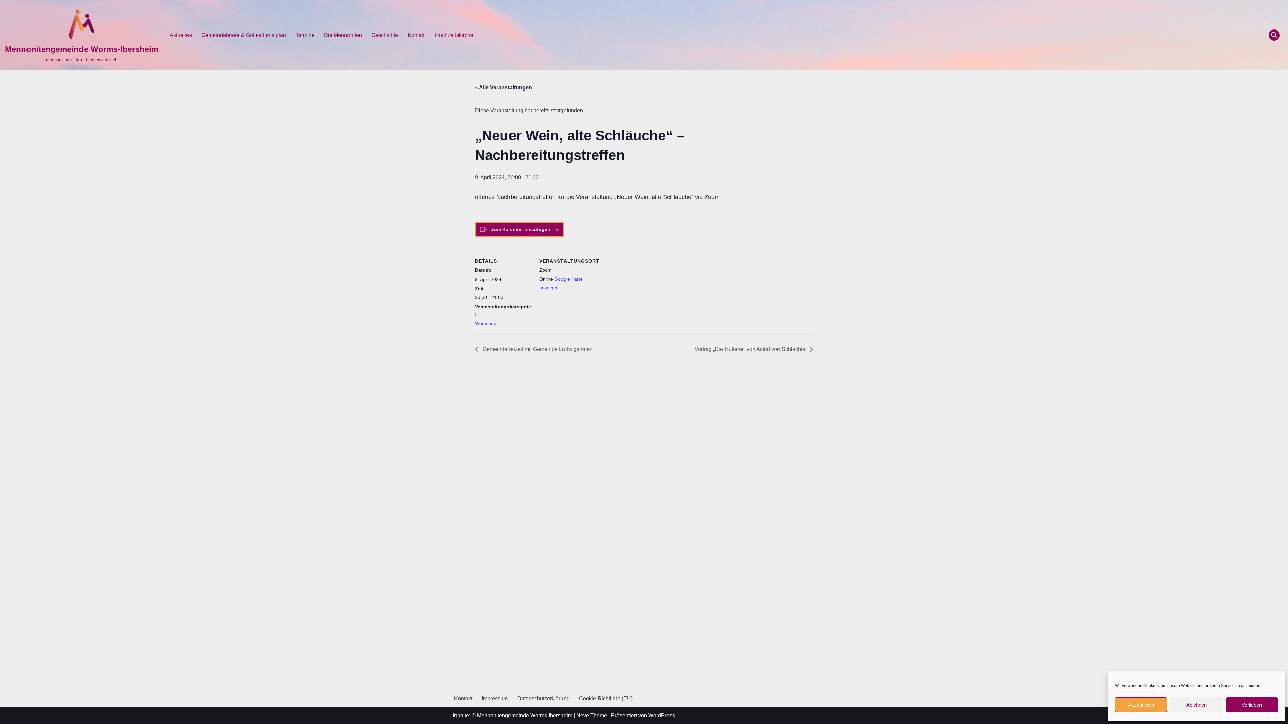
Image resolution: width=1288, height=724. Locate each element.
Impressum (495, 698)
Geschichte (384, 35)
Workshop (485, 323)
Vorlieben (1252, 705)
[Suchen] (1274, 35)
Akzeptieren (1141, 705)
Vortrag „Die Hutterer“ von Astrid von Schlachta (751, 349)
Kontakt (417, 35)
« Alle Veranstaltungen (503, 87)
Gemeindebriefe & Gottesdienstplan (243, 35)
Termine (305, 35)
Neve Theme (591, 715)
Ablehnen (1196, 705)
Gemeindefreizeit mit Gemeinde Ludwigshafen (537, 349)
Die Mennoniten (343, 35)
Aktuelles (181, 35)
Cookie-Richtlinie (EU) (606, 698)
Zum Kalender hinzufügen (520, 229)
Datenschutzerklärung (543, 698)
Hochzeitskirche (454, 35)
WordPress (661, 715)
